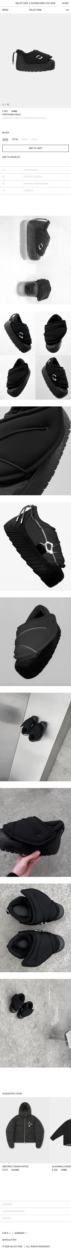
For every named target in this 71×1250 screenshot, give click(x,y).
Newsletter (9, 1239)
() (67, 10)
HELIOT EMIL (35, 10)
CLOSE (65, 3)
